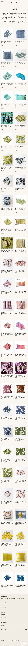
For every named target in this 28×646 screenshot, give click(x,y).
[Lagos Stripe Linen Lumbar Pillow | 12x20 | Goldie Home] (21, 222)
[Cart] (26, 2)
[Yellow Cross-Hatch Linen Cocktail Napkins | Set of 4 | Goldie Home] (7, 536)
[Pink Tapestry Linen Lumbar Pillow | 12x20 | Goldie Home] (21, 347)
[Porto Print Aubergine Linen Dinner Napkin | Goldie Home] (7, 368)
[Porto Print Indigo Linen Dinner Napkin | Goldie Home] (7, 410)
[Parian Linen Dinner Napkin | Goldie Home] (7, 578)
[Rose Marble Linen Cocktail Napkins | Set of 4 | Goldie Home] (21, 473)
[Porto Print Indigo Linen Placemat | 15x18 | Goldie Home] (21, 410)
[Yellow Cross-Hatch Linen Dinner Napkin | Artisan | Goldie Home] (21, 536)
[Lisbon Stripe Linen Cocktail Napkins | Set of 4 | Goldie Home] (21, 263)
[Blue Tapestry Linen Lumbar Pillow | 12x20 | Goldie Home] (21, 97)
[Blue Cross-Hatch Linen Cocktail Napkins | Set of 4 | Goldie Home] (21, 55)
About (2, 610)
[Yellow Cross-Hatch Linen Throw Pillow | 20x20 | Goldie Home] (21, 557)
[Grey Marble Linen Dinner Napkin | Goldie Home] (7, 181)
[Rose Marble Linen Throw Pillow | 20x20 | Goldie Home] (7, 515)
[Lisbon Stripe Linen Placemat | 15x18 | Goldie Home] (7, 305)
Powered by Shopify (15, 640)
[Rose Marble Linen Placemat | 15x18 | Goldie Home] (21, 494)
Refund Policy (4, 616)
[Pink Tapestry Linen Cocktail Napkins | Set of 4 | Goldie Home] (21, 326)
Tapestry (18, 636)
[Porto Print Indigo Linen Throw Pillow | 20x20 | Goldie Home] (7, 431)
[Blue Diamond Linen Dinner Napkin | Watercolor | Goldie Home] (7, 76)
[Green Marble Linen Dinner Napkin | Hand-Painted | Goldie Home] (7, 139)
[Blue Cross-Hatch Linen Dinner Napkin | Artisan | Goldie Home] (7, 34)
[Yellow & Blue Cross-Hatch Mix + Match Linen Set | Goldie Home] (21, 515)
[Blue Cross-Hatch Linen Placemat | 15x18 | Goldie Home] (21, 34)
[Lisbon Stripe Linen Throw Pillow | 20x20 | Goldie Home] (21, 305)
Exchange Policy (4, 614)
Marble (15, 636)
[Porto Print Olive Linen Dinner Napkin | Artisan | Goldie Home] (7, 452)
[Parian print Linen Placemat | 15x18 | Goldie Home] (21, 578)
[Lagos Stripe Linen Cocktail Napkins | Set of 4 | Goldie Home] (21, 201)
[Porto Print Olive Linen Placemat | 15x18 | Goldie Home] (21, 452)
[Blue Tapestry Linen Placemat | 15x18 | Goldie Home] (7, 118)
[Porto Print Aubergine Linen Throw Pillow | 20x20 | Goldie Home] (7, 389)
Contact (3, 612)
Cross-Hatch (11, 636)
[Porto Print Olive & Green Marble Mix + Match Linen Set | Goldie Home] (21, 431)
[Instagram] (5, 603)
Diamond (22, 636)
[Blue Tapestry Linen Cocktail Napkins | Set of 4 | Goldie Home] (21, 76)
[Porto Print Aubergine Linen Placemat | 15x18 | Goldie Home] (21, 368)
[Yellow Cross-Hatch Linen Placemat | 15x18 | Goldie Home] (7, 557)
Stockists (3, 609)
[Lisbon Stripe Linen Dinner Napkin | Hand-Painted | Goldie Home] (7, 284)
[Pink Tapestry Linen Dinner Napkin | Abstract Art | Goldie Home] (7, 347)
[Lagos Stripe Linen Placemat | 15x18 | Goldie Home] (7, 243)
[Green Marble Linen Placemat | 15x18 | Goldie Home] (21, 139)
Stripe (7, 636)
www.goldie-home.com (8, 640)
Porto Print (3, 636)
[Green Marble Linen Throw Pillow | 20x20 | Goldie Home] (7, 160)
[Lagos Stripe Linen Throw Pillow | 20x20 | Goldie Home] (21, 243)
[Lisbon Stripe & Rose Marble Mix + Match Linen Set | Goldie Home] (7, 263)
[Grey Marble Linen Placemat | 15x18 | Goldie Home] (21, 181)
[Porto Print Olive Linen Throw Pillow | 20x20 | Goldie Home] (7, 473)
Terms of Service (4, 617)
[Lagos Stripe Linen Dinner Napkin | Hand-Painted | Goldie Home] (7, 222)
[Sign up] (26, 629)
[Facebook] (2, 603)
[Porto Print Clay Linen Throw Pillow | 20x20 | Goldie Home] (21, 389)
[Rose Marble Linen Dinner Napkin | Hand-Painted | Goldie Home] (7, 494)
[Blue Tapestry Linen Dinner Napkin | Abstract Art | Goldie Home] (7, 97)
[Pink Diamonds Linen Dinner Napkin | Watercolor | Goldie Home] (7, 326)
